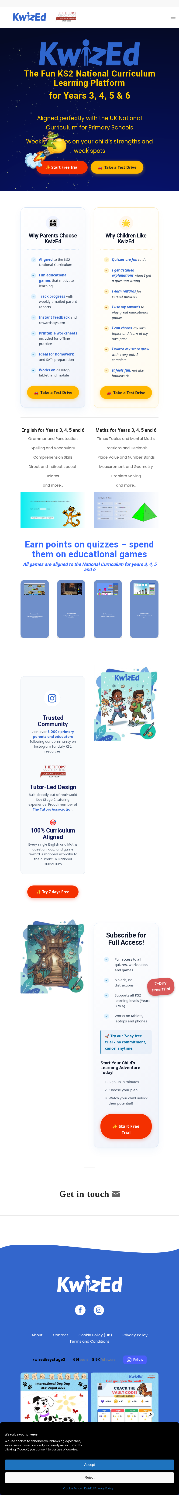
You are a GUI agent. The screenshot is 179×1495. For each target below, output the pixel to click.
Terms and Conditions (89, 1341)
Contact (60, 1335)
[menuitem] (173, 17)
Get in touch (84, 1194)
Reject (89, 1477)
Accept (89, 1465)
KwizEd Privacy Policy (99, 1488)
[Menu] (173, 17)
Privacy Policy (135, 1335)
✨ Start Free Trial (126, 1129)
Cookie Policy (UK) (95, 1335)
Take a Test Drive (117, 167)
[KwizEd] (43, 17)
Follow (138, 1359)
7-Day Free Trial (161, 986)
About (37, 1335)
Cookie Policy (72, 1488)
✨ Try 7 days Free (53, 891)
